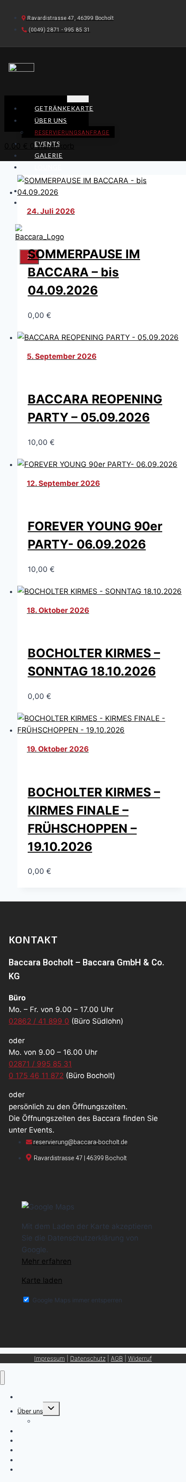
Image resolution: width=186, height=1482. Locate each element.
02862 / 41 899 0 (39, 1021)
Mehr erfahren (46, 1261)
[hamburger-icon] (78, 98)
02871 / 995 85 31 (40, 1064)
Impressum (49, 1358)
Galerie (49, 155)
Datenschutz (88, 1358)
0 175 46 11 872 (36, 1075)
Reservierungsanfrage (72, 132)
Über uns (51, 120)
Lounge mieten (42, 172)
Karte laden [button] (42, 1280)
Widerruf (140, 1358)
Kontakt (51, 202)
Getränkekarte (64, 108)
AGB (117, 1358)
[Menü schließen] (2, 1378)
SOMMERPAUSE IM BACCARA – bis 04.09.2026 (84, 272)
